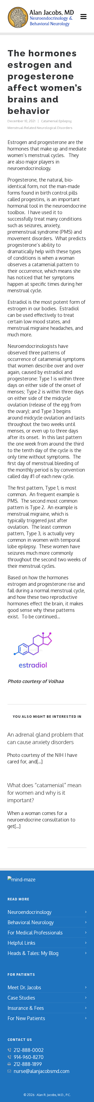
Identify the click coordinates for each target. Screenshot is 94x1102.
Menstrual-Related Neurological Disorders (40, 128)
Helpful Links (21, 943)
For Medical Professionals (35, 932)
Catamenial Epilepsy (56, 121)
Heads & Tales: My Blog (33, 953)
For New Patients (26, 1018)
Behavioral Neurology (31, 922)
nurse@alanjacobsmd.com (41, 1071)
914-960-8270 (29, 1057)
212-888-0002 (29, 1050)
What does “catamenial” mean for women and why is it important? (44, 792)
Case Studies (21, 998)
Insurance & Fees (26, 1008)
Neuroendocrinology (29, 912)
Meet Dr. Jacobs (24, 987)
